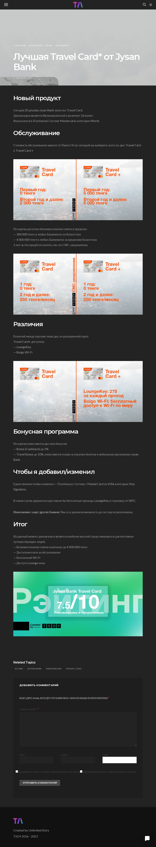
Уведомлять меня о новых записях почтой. (109, 772)
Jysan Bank (19, 45)
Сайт (105, 755)
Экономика (62, 45)
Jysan (19, 668)
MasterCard (36, 45)
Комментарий (28, 709)
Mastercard (55, 668)
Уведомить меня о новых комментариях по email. (49, 772)
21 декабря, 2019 (22, 78)
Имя (22, 755)
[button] (150, 4)
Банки (49, 45)
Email (64, 755)
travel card (74, 668)
